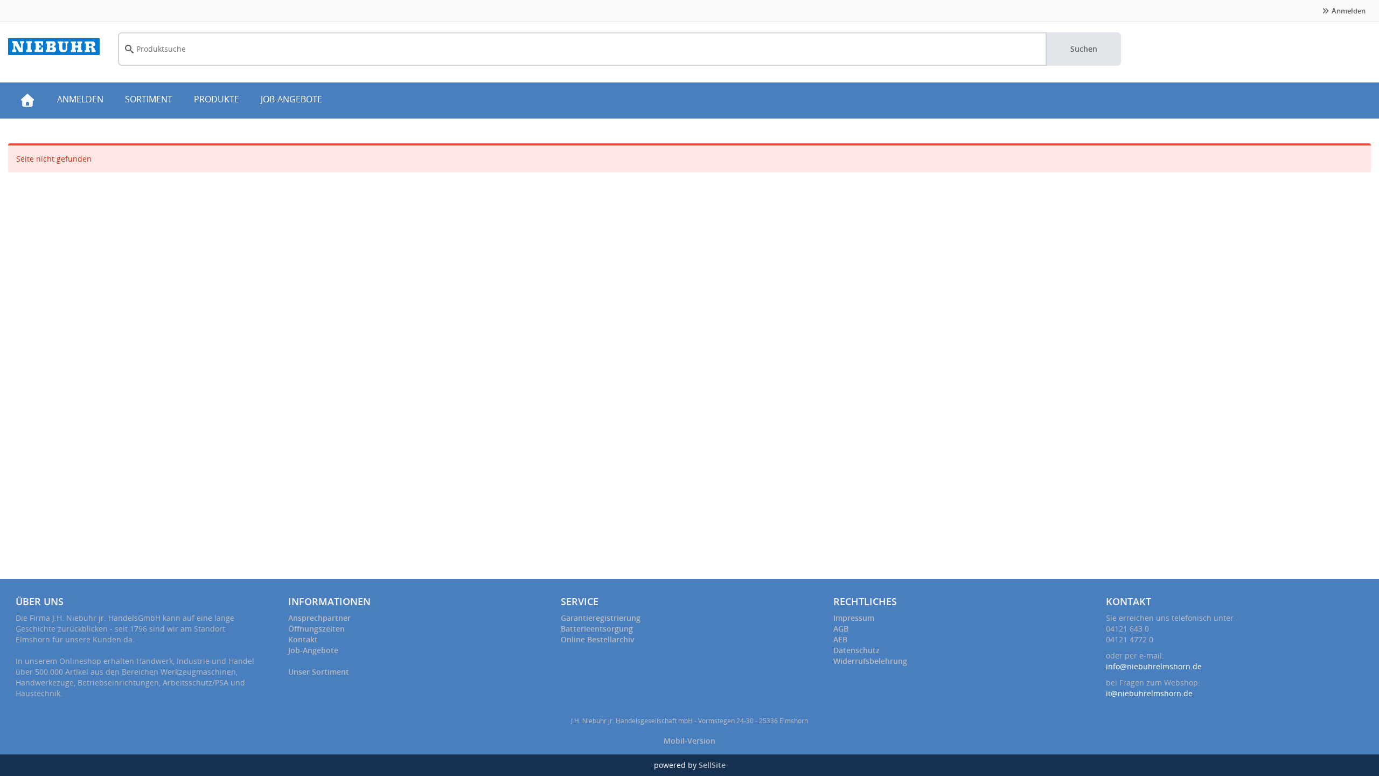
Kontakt (303, 639)
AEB (840, 639)
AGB (840, 628)
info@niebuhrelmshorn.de (1154, 666)
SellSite (712, 765)
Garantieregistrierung (600, 618)
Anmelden (1348, 11)
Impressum (853, 618)
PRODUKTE (216, 99)
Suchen (1083, 49)
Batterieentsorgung (597, 628)
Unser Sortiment (318, 672)
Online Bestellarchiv (598, 639)
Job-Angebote (313, 650)
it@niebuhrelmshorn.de (1149, 693)
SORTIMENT (148, 99)
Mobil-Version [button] (689, 741)
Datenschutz (856, 650)
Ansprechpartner (319, 618)
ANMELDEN (80, 99)
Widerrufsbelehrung (870, 661)
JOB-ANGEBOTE (291, 99)
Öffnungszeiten (316, 628)
